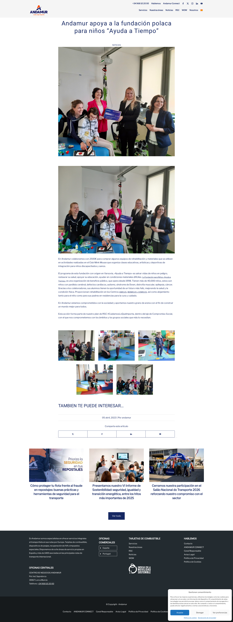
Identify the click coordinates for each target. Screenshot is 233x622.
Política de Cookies (192, 562)
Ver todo (116, 516)
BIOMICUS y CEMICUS (137, 292)
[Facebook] (183, 3)
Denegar (200, 613)
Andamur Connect (171, 3)
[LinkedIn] (197, 3)
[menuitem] (201, 10)
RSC (177, 10)
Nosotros (194, 10)
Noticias (169, 10)
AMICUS (123, 292)
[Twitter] (187, 3)
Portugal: (107, 554)
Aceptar (179, 613)
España (106, 548)
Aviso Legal (189, 554)
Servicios (143, 10)
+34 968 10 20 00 (141, 3)
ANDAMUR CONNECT (194, 547)
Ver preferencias (220, 613)
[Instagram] (192, 3)
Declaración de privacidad (207, 618)
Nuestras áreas (156, 10)
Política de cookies (190, 618)
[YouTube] (201, 3)
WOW (184, 10)
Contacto (188, 543)
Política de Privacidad (194, 558)
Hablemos (156, 3)
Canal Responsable (192, 551)
